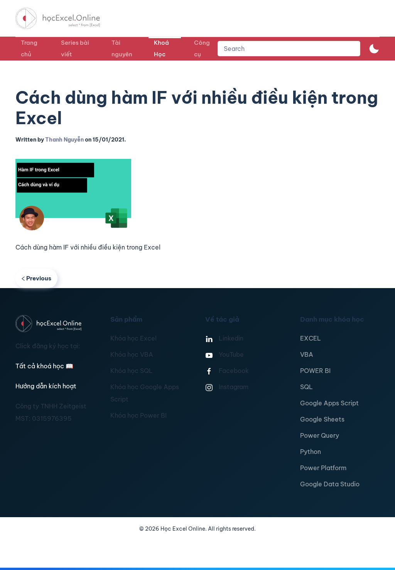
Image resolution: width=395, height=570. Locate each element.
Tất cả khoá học (44, 366)
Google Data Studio (330, 484)
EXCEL (310, 338)
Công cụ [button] (202, 48)
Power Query (319, 435)
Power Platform (323, 468)
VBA (306, 354)
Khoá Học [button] (161, 48)
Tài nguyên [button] (121, 48)
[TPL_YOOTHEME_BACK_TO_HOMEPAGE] (64, 18)
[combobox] (289, 48)
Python (310, 451)
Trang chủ (29, 48)
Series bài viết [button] (75, 48)
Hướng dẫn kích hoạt (45, 386)
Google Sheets (322, 419)
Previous (38, 278)
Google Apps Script (329, 403)
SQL (306, 387)
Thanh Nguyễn (64, 139)
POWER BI (315, 370)
